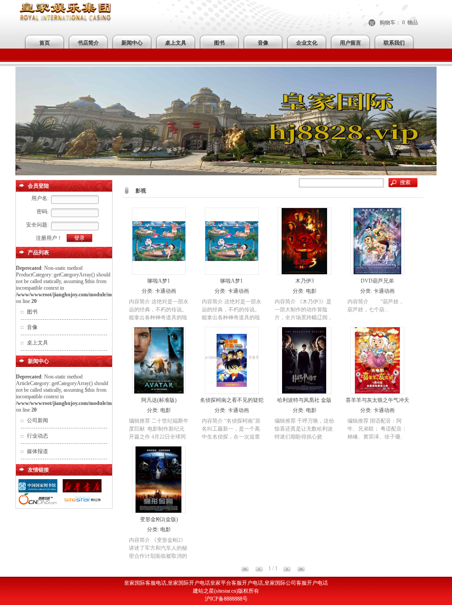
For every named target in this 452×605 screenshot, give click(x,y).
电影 (311, 291)
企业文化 (306, 43)
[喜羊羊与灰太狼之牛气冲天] (377, 392)
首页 (44, 43)
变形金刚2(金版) (159, 519)
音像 (263, 43)
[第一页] (245, 570)
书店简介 (88, 43)
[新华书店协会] (82, 491)
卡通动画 (165, 291)
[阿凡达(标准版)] (158, 392)
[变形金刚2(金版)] (158, 511)
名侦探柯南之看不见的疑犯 (232, 400)
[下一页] (287, 570)
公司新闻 (37, 420)
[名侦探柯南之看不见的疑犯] (231, 392)
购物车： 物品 (399, 22)
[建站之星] (82, 504)
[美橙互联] (38, 504)
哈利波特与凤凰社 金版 (304, 400)
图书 (219, 43)
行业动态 (37, 436)
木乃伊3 (304, 281)
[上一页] (259, 570)
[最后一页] (301, 570)
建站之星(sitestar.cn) (215, 591)
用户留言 (350, 43)
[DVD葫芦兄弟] (377, 272)
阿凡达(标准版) (159, 400)
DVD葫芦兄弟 (377, 281)
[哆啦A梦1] (158, 272)
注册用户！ (49, 238)
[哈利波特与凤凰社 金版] (304, 392)
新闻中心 (132, 43)
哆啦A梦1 (158, 281)
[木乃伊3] (304, 272)
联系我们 (394, 43)
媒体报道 (37, 451)
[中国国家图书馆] (38, 491)
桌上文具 (175, 43)
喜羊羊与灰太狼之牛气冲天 (377, 400)
